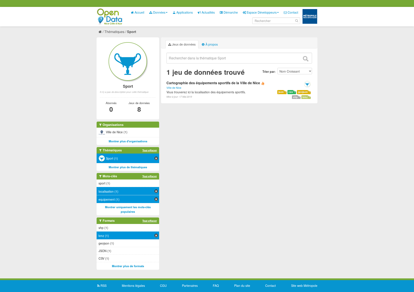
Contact (292, 12)
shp (295, 97)
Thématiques (114, 31)
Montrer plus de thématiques (128, 167)
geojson (303, 92)
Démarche (230, 12)
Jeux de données (183, 44)
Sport (131, 31)
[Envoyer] (305, 59)
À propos (211, 44)
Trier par (268, 71)
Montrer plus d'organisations (128, 141)
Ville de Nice (173, 87)
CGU (163, 285)
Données (158, 12)
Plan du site (242, 285)
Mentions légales (133, 285)
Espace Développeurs (261, 12)
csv (291, 92)
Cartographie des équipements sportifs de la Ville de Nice (213, 82)
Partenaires (190, 285)
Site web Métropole (304, 285)
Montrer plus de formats (128, 266)
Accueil (139, 12)
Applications (184, 12)
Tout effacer (149, 150)
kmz (305, 97)
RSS (103, 285)
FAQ (216, 285)
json (281, 92)
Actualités (208, 12)
